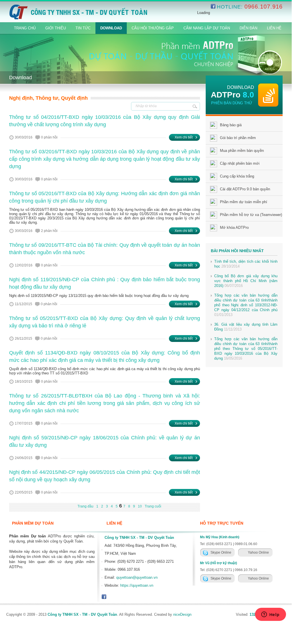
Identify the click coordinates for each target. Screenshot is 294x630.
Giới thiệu (55, 28)
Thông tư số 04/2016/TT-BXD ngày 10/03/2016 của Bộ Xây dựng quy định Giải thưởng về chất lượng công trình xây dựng (104, 120)
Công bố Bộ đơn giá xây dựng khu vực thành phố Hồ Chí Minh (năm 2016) (245, 281)
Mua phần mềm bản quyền (242, 150)
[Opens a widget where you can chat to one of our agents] (270, 615)
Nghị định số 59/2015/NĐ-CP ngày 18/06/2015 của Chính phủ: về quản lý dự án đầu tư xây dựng (104, 441)
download (240, 87)
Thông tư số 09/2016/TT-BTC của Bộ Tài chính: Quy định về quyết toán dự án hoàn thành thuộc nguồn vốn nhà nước (104, 248)
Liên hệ (274, 28)
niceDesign (182, 614)
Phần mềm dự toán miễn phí (243, 202)
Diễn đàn (248, 28)
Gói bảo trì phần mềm (238, 138)
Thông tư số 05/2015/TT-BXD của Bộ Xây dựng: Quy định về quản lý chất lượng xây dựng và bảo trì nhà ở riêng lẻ (104, 322)
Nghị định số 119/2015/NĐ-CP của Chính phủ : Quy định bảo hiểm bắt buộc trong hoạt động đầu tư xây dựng (104, 283)
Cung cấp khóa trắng (237, 176)
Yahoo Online (258, 552)
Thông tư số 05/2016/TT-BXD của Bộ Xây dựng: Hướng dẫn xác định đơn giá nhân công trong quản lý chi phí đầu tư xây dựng (104, 197)
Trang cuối (153, 506)
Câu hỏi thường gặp (153, 28)
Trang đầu (85, 506)
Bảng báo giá (231, 125)
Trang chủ (25, 28)
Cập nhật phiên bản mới (240, 163)
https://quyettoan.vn (136, 585)
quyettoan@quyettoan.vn (137, 577)
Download (111, 28)
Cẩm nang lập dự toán (206, 28)
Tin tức (83, 28)
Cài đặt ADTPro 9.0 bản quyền (245, 189)
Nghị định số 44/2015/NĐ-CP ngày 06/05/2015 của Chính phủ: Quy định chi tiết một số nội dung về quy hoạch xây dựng (104, 475)
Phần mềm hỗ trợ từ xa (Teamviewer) (251, 215)
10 (140, 506)
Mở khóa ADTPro (234, 227)
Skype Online (221, 552)
